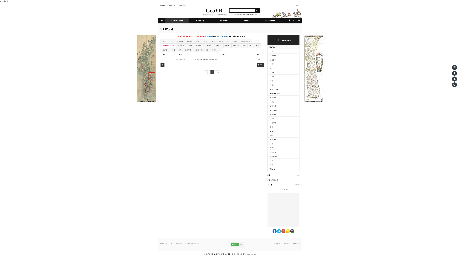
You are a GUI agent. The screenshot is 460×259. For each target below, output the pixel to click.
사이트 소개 (163, 243)
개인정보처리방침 (177, 243)
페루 (179, 50)
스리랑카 (181, 46)
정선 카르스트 (273, 180)
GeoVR (214, 10)
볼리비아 (198, 46)
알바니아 (219, 46)
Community (270, 20)
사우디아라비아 (275, 93)
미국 (228, 41)
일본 (244, 46)
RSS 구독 (172, 5)
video (246, 20)
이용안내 (277, 243)
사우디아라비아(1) (168, 46)
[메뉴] (454, 67)
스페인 (189, 46)
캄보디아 (165, 50)
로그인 (298, 5)
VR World (167, 29)
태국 (173, 50)
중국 (250, 46)
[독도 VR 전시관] (146, 68)
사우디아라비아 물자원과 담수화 (207, 59)
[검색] (454, 84)
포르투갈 (188, 50)
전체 (163, 41)
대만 (197, 41)
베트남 (235, 41)
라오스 (205, 41)
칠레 (257, 46)
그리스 (171, 41)
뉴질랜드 (189, 41)
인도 (206, 50)
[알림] (454, 79)
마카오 (213, 41)
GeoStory (200, 20)
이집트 (227, 46)
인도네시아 (198, 50)
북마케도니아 (245, 41)
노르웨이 (180, 41)
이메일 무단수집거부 (192, 243)
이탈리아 (236, 46)
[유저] (454, 73)
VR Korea (272, 169)
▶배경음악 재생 (235, 244)
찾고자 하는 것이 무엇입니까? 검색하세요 (245, 14)
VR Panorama (177, 20)
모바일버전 (296, 243)
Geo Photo (223, 20)
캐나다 (214, 50)
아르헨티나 (208, 46)
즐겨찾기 (163, 5)
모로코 (221, 41)
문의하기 (286, 243)
